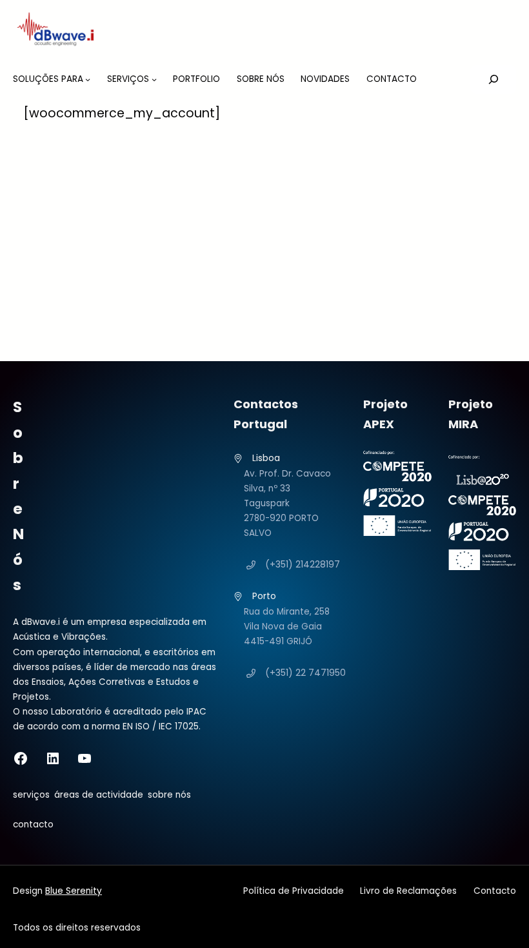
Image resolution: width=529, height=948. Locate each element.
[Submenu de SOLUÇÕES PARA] (87, 79)
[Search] (493, 79)
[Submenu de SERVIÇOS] (154, 79)
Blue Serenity (73, 891)
